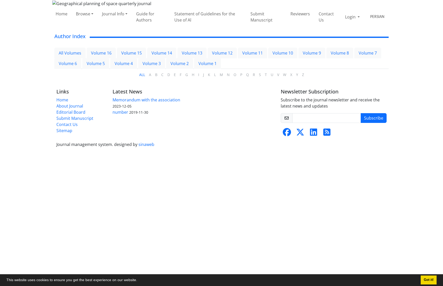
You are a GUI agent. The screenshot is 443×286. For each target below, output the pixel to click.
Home (61, 14)
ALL (142, 74)
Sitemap (64, 130)
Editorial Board (70, 112)
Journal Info (113, 14)
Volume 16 (101, 53)
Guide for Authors (145, 17)
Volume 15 (131, 53)
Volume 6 (68, 63)
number (120, 112)
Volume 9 (312, 53)
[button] (139, 280)
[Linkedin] (313, 133)
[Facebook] (287, 133)
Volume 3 (152, 63)
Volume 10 (283, 53)
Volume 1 (207, 63)
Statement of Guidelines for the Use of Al (204, 17)
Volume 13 (192, 53)
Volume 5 (96, 63)
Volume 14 (162, 53)
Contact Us (326, 17)
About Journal (69, 106)
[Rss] (327, 133)
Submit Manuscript (261, 17)
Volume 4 (124, 63)
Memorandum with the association (146, 100)
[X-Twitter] (300, 133)
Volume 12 (222, 53)
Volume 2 (179, 63)
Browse (83, 14)
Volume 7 (368, 53)
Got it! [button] (429, 280)
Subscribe (373, 118)
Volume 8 (340, 53)
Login (351, 17)
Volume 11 (252, 53)
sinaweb (146, 144)
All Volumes (70, 53)
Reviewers (300, 14)
